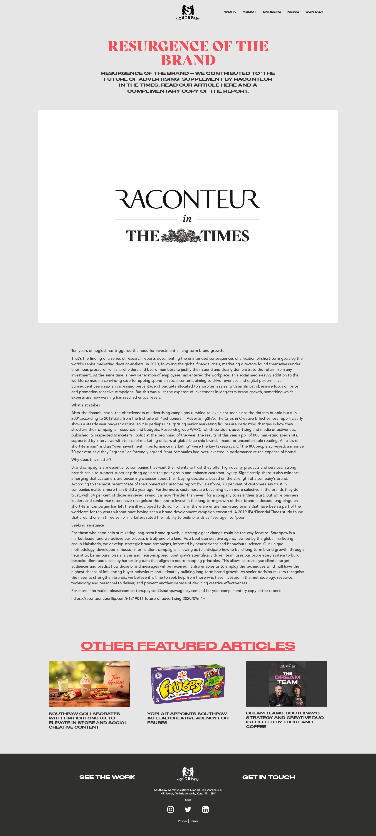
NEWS (293, 11)
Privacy (182, 821)
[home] (188, 12)
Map (188, 799)
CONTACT (315, 11)
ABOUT (249, 11)
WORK (230, 11)
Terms (194, 821)
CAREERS (272, 11)
